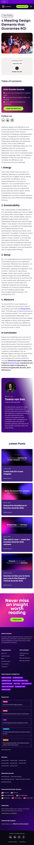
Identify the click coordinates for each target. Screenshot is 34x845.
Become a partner (25, 660)
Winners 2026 (5, 760)
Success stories (5, 661)
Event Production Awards (23, 779)
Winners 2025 (13, 760)
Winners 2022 (13, 763)
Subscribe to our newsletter (9, 813)
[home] (6, 6)
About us (3, 653)
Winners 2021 (22, 763)
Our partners (5, 664)
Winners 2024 (22, 760)
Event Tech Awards (16, 776)
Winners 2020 (5, 765)
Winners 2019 (13, 765)
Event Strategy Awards (7, 779)
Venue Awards (5, 776)
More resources (6, 749)
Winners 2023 (5, 763)
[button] (31, 6)
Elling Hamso (25, 309)
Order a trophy (5, 656)
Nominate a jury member (24, 654)
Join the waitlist (22, 6)
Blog (2, 658)
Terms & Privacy (12, 841)
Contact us (4, 666)
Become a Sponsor (25, 658)
